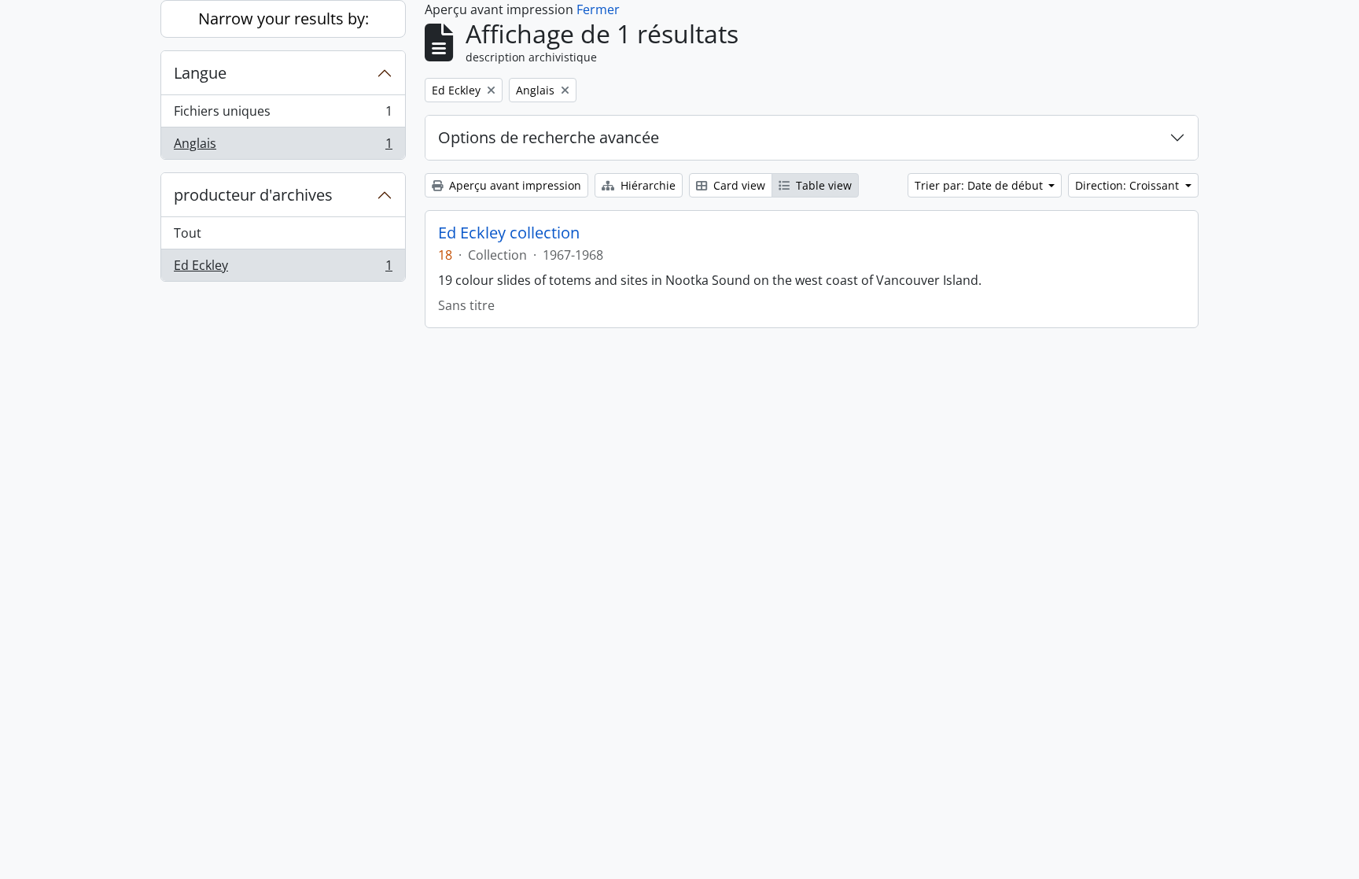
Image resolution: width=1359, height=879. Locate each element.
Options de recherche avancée (548, 137)
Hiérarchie (646, 185)
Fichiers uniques (282, 114)
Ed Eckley (282, 269)
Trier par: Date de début (980, 185)
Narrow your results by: (283, 18)
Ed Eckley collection (509, 232)
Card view (737, 185)
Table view (822, 185)
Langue (200, 72)
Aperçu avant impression (513, 185)
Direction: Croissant (1128, 185)
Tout (187, 233)
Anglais (282, 147)
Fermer (598, 9)
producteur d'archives (253, 194)
